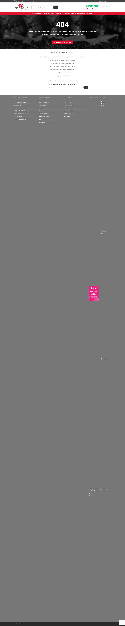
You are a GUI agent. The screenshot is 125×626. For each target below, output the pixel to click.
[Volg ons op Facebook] (15, 1)
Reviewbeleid (42, 119)
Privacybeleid (42, 105)
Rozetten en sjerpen (80, 13)
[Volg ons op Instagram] (17, 1)
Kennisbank (42, 122)
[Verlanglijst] (108, 1)
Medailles (59, 13)
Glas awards (90, 13)
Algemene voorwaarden (44, 102)
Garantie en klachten (44, 116)
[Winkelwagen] (110, 1)
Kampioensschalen (69, 13)
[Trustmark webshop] (94, 293)
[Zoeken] (55, 7)
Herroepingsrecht (43, 113)
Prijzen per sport (36, 13)
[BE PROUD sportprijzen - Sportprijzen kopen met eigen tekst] (21, 7)
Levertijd (41, 108)
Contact (41, 125)
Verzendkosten (42, 110)
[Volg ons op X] (19, 1)
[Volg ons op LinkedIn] (22, 1)
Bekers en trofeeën (49, 13)
